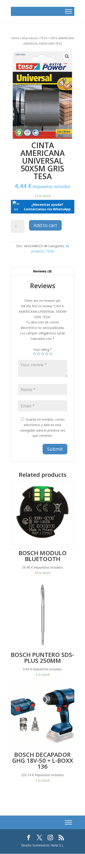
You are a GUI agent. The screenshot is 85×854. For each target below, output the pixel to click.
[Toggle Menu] (68, 11)
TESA (43, 38)
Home (15, 38)
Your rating (42, 349)
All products (30, 38)
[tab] (43, 271)
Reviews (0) (42, 271)
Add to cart (45, 225)
